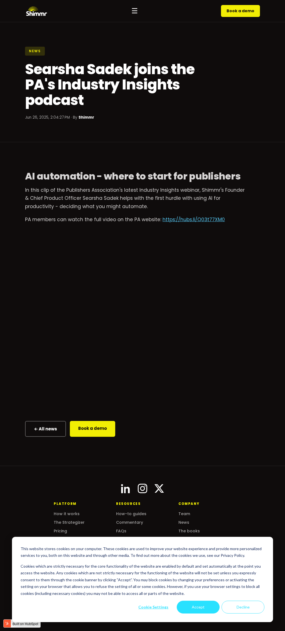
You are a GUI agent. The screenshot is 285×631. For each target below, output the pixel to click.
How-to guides (131, 514)
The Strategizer (69, 522)
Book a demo (240, 11)
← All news (45, 429)
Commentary (129, 522)
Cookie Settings (153, 607)
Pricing (60, 531)
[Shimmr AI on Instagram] (142, 488)
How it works (67, 514)
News (183, 522)
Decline (243, 607)
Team (184, 514)
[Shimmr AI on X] (159, 488)
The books (189, 531)
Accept (198, 607)
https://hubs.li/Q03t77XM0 (194, 219)
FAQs (121, 531)
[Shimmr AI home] (36, 11)
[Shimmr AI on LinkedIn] (126, 488)
